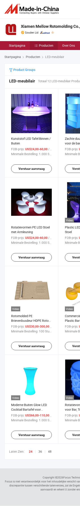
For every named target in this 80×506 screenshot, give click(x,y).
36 (40, 451)
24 (30, 451)
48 (50, 451)
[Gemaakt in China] (32, 9)
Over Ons (68, 45)
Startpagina (17, 45)
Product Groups (24, 70)
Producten (46, 45)
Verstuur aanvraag (31, 168)
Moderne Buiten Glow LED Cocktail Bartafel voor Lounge (29, 409)
